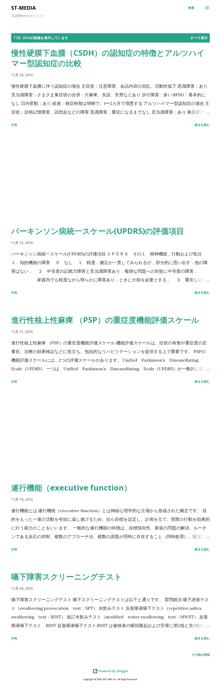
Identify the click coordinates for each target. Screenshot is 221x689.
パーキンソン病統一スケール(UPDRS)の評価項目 (97, 231)
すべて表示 (199, 37)
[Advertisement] (110, 177)
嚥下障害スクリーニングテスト (66, 576)
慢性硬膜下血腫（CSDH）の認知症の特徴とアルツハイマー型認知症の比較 (108, 58)
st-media (23, 7)
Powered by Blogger (113, 671)
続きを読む (202, 125)
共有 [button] (14, 125)
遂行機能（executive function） (71, 487)
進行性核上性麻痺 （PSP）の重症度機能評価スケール (105, 320)
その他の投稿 (201, 655)
